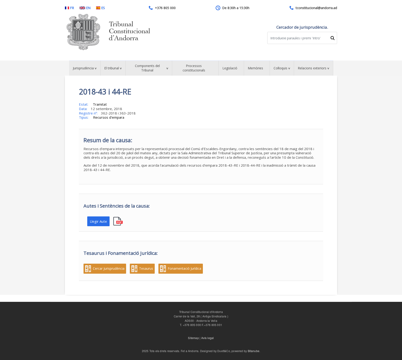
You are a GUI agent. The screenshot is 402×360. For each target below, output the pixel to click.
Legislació (229, 68)
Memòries (255, 68)
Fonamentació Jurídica (184, 268)
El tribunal (111, 68)
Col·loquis (280, 68)
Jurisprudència (83, 68)
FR (72, 8)
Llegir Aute (98, 221)
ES (103, 8)
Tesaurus (146, 268)
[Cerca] (332, 38)
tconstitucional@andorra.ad (316, 8)
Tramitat (100, 104)
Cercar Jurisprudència (108, 268)
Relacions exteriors (312, 68)
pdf (118, 221)
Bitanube (254, 351)
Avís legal (207, 338)
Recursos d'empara (108, 117)
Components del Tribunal (147, 68)
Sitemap (193, 338)
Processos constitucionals (194, 68)
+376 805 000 (165, 8)
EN (88, 8)
